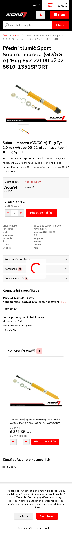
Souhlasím (47, 516)
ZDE (63, 302)
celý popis (9, 171)
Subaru (16, 35)
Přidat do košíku (41, 213)
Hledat (61, 25)
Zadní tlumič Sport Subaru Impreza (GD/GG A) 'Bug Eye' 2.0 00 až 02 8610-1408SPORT (35, 421)
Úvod (5, 35)
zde (52, 528)
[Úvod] (16, 15)
